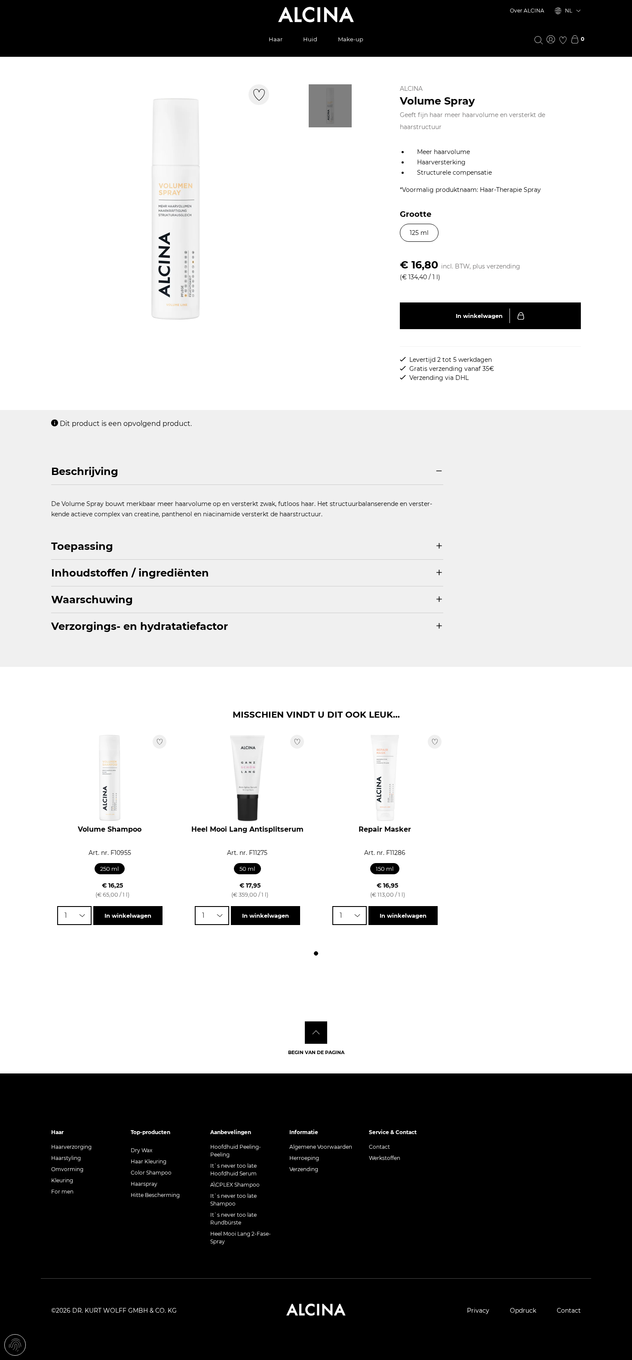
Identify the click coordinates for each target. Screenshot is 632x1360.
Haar (275, 39)
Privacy (478, 1310)
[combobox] (74, 915)
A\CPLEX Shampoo (235, 1184)
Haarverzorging (71, 1147)
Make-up (350, 39)
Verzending (303, 1169)
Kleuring (62, 1180)
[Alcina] (316, 14)
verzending (503, 266)
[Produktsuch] (538, 39)
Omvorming (67, 1169)
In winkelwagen (479, 315)
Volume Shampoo (109, 829)
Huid (310, 39)
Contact (379, 1147)
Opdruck (523, 1310)
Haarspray (144, 1184)
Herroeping (304, 1158)
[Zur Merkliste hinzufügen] (259, 94)
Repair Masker (385, 829)
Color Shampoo (151, 1172)
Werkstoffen (384, 1158)
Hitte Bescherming (155, 1195)
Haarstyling (66, 1158)
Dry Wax (141, 1150)
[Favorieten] (563, 40)
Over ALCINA (527, 10)
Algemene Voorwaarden (320, 1147)
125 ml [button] (419, 233)
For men (62, 1191)
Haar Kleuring (148, 1161)
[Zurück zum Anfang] (316, 1032)
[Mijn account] (551, 40)
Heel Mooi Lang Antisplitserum (247, 829)
